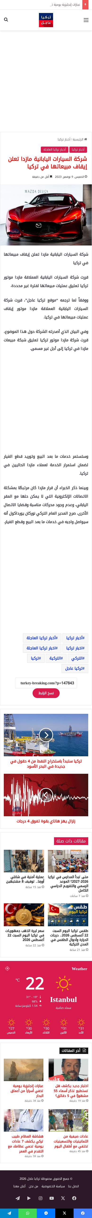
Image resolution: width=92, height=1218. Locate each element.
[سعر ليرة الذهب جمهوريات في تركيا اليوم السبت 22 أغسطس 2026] (24, 914)
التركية (55, 658)
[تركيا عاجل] (46, 20)
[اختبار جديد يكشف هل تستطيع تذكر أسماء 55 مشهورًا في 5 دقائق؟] (68, 1070)
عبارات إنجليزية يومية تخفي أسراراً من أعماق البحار (48, 5)
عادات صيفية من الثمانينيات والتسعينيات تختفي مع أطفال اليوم (71, 1141)
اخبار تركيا (74, 648)
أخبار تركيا (64, 139)
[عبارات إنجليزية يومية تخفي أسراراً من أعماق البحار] (23, 1070)
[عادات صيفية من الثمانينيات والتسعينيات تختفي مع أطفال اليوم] (68, 1120)
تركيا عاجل (74, 668)
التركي (77, 658)
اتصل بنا (73, 1186)
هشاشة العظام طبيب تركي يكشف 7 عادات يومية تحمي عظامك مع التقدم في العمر (25, 1144)
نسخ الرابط (46, 693)
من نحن (33, 1186)
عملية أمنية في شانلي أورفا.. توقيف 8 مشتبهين (25, 879)
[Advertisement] (46, 81)
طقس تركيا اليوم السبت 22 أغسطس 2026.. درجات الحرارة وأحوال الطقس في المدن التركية (69, 937)
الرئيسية (78, 139)
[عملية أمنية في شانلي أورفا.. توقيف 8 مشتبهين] (24, 861)
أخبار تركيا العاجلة (54, 149)
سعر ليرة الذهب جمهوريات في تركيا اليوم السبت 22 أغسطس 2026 (24, 935)
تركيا (35, 658)
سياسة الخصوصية (53, 1186)
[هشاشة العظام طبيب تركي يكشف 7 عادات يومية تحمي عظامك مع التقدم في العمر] (23, 1120)
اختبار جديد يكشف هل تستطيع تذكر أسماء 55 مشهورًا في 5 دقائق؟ (71, 1091)
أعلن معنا (19, 1186)
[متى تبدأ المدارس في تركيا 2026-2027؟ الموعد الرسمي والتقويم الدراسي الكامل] (68, 861)
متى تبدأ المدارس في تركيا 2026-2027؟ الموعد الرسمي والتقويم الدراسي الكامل (68, 884)
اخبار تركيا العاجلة (41, 648)
